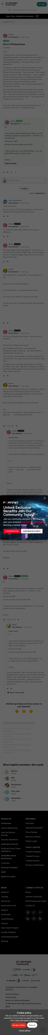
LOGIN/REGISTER (11, 531)
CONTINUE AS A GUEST (32, 531)
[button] (24, 1030)
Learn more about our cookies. (26, 1020)
